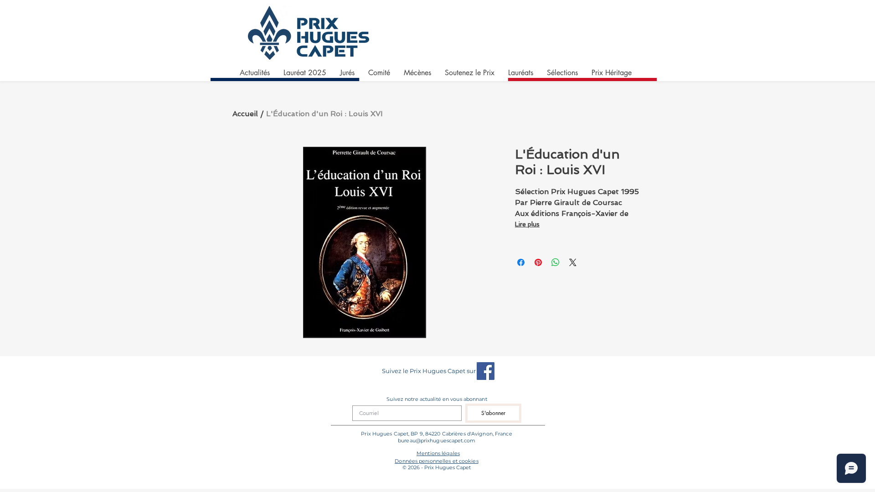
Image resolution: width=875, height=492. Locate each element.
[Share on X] (572, 262)
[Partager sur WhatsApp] (555, 262)
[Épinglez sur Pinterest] (538, 262)
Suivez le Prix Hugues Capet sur (429, 370)
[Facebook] (485, 371)
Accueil (245, 113)
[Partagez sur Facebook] (520, 262)
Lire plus (527, 224)
